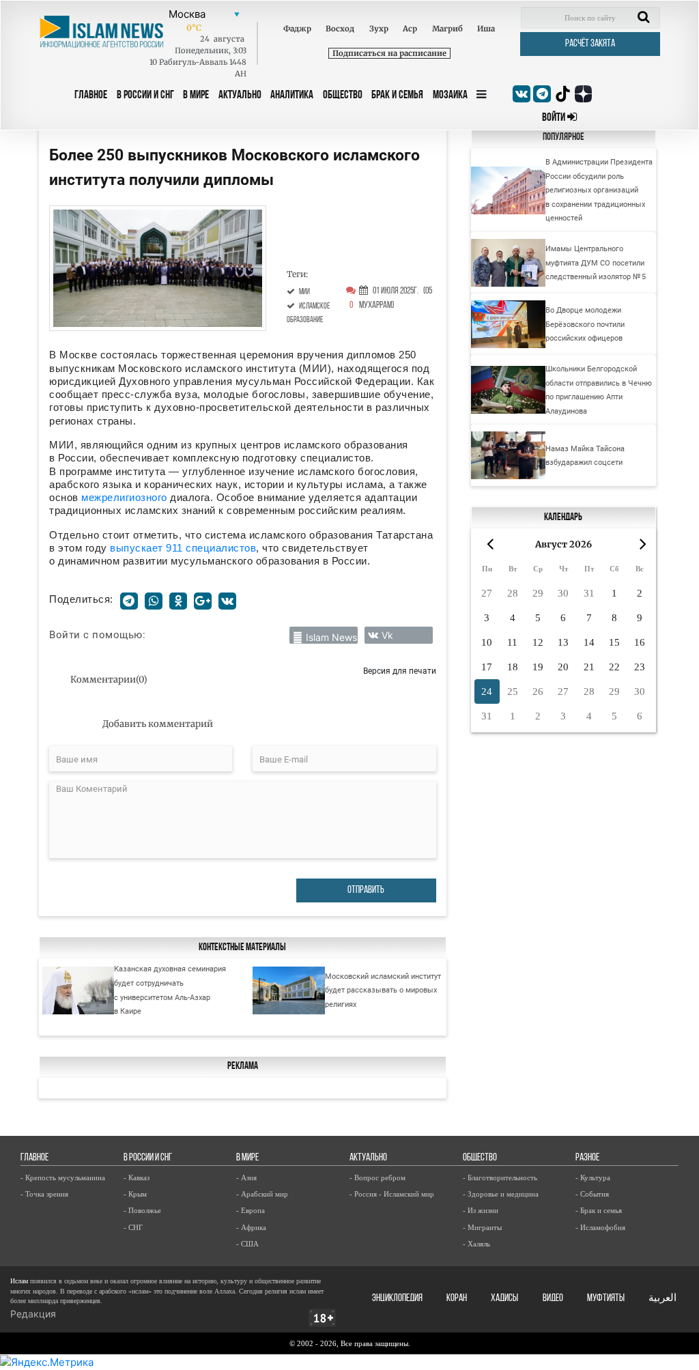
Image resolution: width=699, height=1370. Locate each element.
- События (592, 1194)
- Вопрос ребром (377, 1177)
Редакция (33, 1313)
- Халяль (476, 1244)
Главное (90, 95)
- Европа (250, 1210)
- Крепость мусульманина (62, 1177)
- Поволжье (142, 1210)
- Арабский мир (262, 1194)
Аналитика (291, 95)
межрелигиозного (125, 497)
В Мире (196, 95)
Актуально (239, 95)
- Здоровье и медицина (501, 1194)
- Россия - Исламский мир (392, 1194)
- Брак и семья (598, 1210)
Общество (342, 95)
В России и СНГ (145, 95)
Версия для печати (399, 671)
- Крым (135, 1194)
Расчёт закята (590, 44)
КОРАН (456, 1299)
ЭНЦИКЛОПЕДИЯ (397, 1299)
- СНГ (133, 1227)
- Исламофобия (600, 1227)
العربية (662, 1299)
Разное (587, 1158)
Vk (387, 635)
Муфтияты (606, 1299)
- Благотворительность (500, 1177)
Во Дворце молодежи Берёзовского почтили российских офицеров (585, 324)
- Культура (592, 1177)
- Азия (246, 1177)
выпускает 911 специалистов (183, 548)
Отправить (365, 890)
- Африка (251, 1227)
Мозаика (450, 95)
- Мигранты (482, 1227)
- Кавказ (136, 1177)
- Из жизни (480, 1210)
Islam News (331, 637)
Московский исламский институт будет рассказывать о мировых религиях (383, 990)
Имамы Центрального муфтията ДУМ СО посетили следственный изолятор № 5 (595, 262)
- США (247, 1244)
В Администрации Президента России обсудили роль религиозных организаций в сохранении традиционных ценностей (599, 190)
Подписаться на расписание (389, 53)
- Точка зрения (44, 1194)
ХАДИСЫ (504, 1299)
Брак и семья (397, 95)
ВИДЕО (553, 1299)
